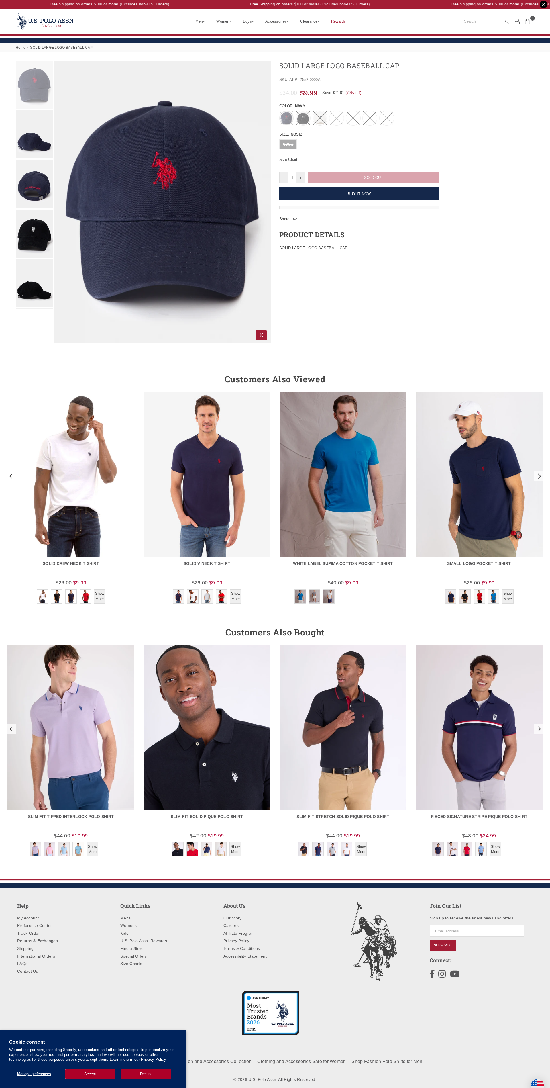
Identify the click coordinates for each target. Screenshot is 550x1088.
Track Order (28, 933)
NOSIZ (288, 144)
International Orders (36, 956)
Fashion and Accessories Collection (214, 1061)
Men (199, 21)
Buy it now (359, 194)
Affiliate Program (239, 933)
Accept (90, 1074)
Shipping (25, 948)
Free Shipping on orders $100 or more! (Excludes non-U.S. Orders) (96, 4)
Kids (124, 933)
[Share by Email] (295, 219)
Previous (59, 202)
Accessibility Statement (245, 956)
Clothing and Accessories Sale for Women (301, 1061)
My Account (28, 918)
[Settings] (517, 21)
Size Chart (288, 159)
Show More (99, 596)
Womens (128, 925)
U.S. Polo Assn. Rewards (143, 940)
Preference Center (34, 925)
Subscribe (443, 945)
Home (20, 48)
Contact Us (27, 971)
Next (266, 202)
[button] (10, 476)
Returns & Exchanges (37, 940)
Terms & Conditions (241, 948)
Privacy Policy (153, 1059)
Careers (231, 925)
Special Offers (133, 956)
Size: (290, 134)
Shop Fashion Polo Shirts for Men (386, 1061)
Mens (125, 918)
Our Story (232, 918)
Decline (146, 1074)
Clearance (308, 21)
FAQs (22, 963)
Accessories (276, 21)
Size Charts (131, 963)
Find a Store (132, 948)
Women (222, 21)
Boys (247, 21)
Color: (292, 106)
